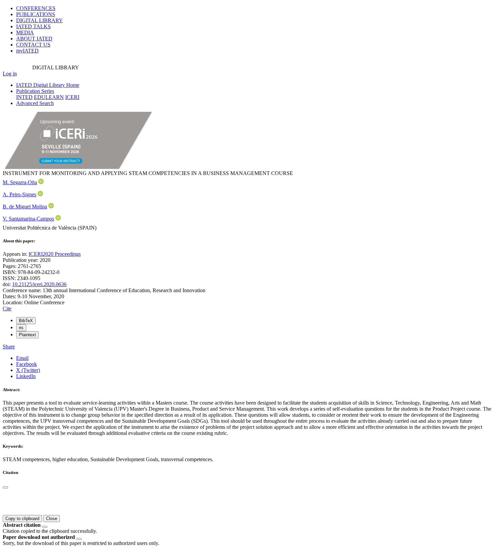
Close (51, 518)
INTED (24, 97)
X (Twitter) (28, 370)
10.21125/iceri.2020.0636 (39, 284)
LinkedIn (26, 376)
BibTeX (26, 320)
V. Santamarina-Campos (28, 218)
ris (21, 327)
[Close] (5, 487)
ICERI (72, 97)
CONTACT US (33, 44)
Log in (10, 73)
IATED (33, 26)
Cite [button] (7, 308)
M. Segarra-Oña (20, 182)
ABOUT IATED (34, 38)
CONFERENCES (35, 8)
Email (22, 358)
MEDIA (25, 32)
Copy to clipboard (22, 518)
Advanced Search (35, 103)
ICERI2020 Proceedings (55, 254)
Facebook (26, 364)
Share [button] (9, 346)
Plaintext (27, 334)
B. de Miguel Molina (25, 206)
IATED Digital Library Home (47, 85)
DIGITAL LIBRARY (39, 20)
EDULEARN (49, 97)
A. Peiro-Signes (19, 194)
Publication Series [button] (35, 91)
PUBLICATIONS (35, 14)
